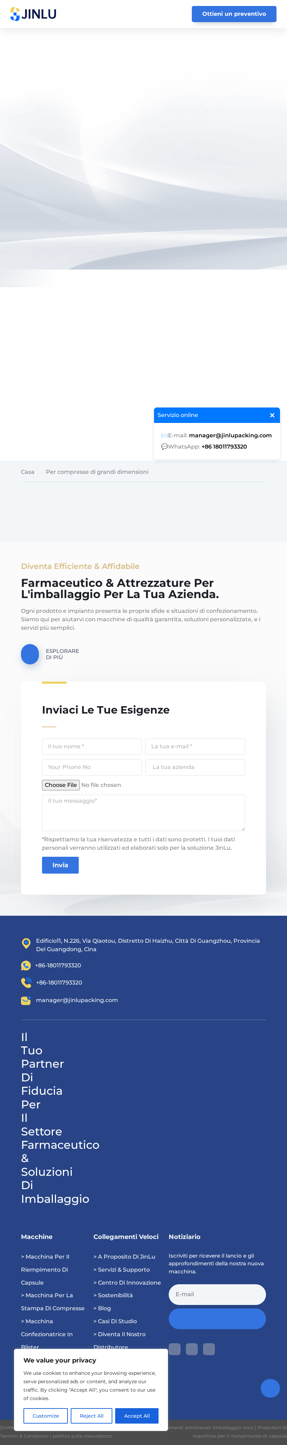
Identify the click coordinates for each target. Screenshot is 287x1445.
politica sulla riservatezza (82, 1436)
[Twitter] (209, 1349)
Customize (46, 1416)
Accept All (137, 1416)
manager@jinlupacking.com (230, 435)
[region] (91, 1390)
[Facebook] (192, 1349)
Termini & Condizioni (24, 1436)
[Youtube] (175, 1349)
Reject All (92, 1416)
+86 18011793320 (224, 446)
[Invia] (217, 1318)
